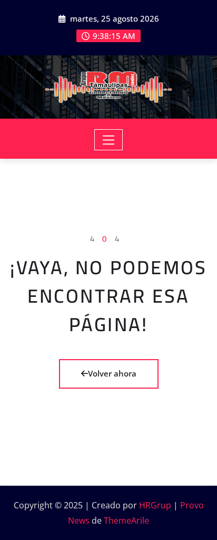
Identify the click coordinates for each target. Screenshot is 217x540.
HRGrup (155, 505)
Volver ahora (112, 373)
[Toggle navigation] (108, 139)
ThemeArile (126, 520)
